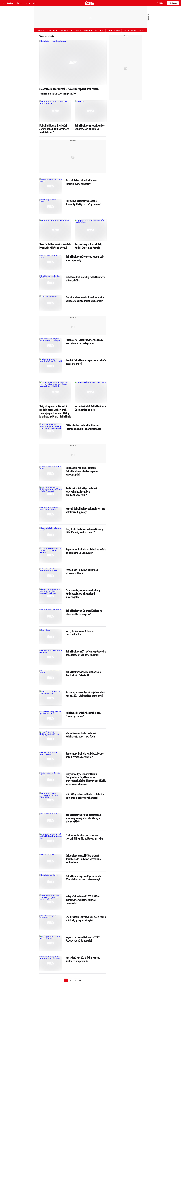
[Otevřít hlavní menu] (3, 3)
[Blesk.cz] (90, 3)
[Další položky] (144, 30)
